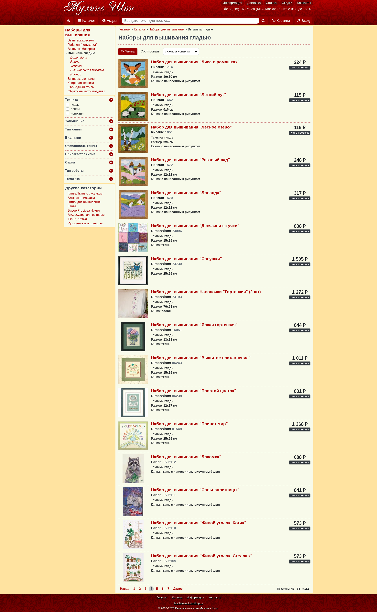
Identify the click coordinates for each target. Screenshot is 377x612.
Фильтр (129, 51)
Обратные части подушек (86, 91)
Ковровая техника (81, 82)
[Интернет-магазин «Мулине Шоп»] (99, 8)
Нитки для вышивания (84, 202)
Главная (124, 29)
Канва (72, 206)
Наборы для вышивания (167, 29)
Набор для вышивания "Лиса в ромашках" (195, 62)
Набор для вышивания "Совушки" (186, 258)
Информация (232, 3)
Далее (178, 588)
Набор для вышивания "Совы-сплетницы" (195, 489)
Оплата (271, 3)
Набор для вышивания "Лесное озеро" (191, 127)
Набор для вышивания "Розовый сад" (190, 159)
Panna (75, 61)
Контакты (304, 3)
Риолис (75, 74)
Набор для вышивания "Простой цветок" (193, 390)
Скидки (287, 3)
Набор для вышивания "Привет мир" (189, 423)
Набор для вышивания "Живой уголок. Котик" (198, 522)
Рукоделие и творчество (85, 223)
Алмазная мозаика (81, 197)
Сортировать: (150, 51)
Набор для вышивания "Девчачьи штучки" (195, 225)
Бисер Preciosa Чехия (84, 210)
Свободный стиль (81, 87)
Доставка (254, 3)
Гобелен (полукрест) (82, 44)
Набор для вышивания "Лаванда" (186, 192)
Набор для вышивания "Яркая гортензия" (194, 324)
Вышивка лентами (81, 78)
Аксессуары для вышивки (86, 214)
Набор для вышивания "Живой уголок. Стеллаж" (201, 555)
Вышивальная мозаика (87, 70)
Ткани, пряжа (77, 219)
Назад (124, 588)
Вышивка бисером (81, 48)
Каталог (139, 29)
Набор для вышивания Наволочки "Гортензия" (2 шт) (206, 291)
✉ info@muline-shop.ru (188, 603)
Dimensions (78, 57)
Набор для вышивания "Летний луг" (188, 94)
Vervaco (76, 66)
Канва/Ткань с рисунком (85, 193)
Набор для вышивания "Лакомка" (186, 456)
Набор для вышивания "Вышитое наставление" (201, 357)
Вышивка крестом (81, 40)
